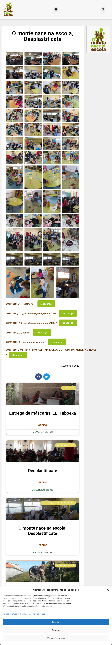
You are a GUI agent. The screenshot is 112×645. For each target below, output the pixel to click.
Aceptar (56, 622)
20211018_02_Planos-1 (19, 332)
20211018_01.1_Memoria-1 (21, 304)
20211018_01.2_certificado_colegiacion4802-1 (31, 323)
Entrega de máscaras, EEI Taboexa (42, 413)
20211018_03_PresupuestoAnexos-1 (26, 342)
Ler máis (42, 425)
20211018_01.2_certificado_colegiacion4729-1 (31, 313)
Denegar (56, 630)
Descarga (46, 304)
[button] (107, 589)
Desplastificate (42, 470)
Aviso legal (26, 614)
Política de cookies (40, 614)
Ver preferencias (56, 638)
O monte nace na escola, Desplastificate (42, 531)
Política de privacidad (12, 614)
